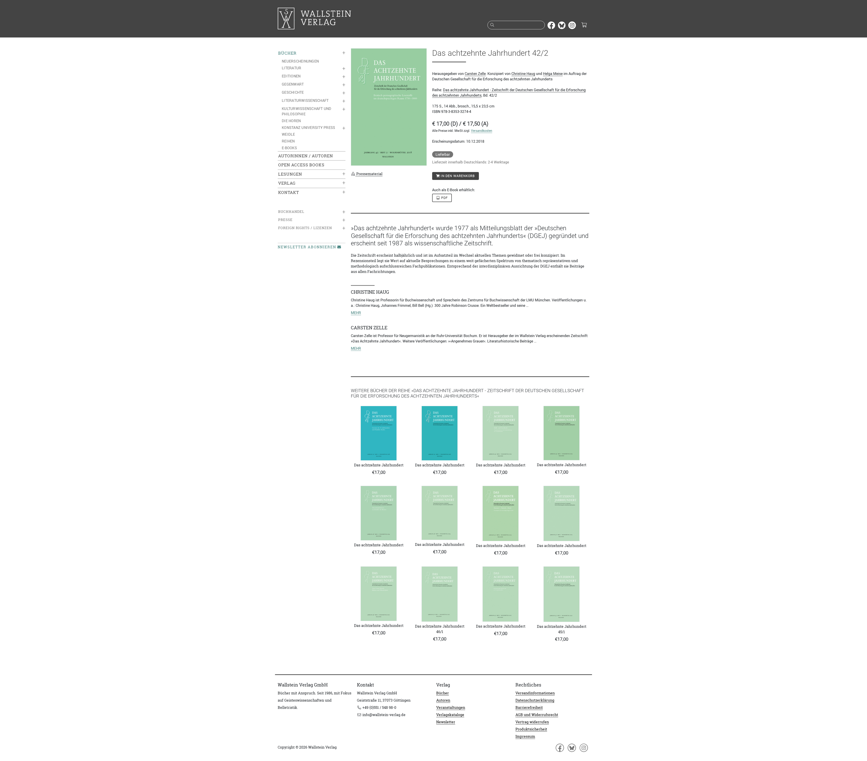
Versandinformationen (535, 693)
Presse (285, 219)
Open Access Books (301, 165)
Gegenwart (293, 84)
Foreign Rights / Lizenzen (305, 228)
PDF (444, 198)
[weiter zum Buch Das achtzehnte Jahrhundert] (378, 433)
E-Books (289, 147)
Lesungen (290, 174)
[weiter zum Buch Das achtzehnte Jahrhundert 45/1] (561, 594)
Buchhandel (291, 211)
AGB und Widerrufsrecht (536, 714)
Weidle (288, 134)
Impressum (525, 736)
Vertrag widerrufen (532, 721)
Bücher (287, 53)
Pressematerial (368, 173)
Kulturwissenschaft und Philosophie (306, 111)
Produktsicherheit (531, 729)
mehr (356, 312)
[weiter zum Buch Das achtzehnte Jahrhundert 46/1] (439, 594)
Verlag (287, 183)
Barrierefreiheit (529, 707)
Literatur (291, 67)
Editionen (291, 76)
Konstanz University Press (308, 127)
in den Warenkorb (457, 176)
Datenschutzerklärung (534, 700)
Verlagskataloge (450, 714)
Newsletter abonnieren (307, 246)
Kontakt (288, 192)
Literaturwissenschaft (305, 100)
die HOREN (291, 120)
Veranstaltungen (450, 707)
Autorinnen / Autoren (305, 156)
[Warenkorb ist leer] (584, 25)
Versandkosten (481, 130)
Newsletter (445, 721)
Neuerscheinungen (300, 61)
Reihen (288, 141)
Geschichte (293, 92)
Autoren (443, 700)
